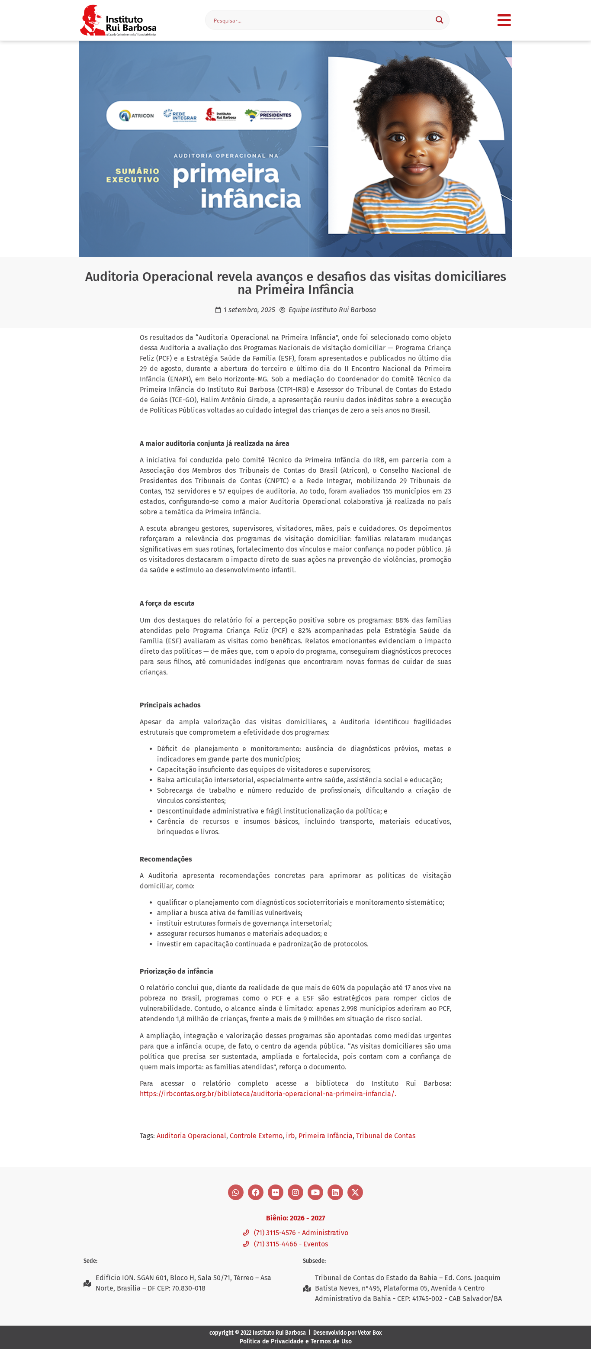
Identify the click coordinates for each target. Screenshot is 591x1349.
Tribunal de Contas (385, 1136)
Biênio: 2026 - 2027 (295, 1218)
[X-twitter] (355, 1192)
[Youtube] (315, 1192)
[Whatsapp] (236, 1192)
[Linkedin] (335, 1192)
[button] (504, 20)
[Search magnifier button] (440, 20)
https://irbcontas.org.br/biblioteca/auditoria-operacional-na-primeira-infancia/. (268, 1094)
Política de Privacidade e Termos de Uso (296, 1341)
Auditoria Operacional (191, 1136)
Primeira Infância (326, 1136)
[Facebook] (255, 1192)
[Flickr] (275, 1192)
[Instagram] (295, 1192)
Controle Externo (256, 1136)
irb (290, 1136)
